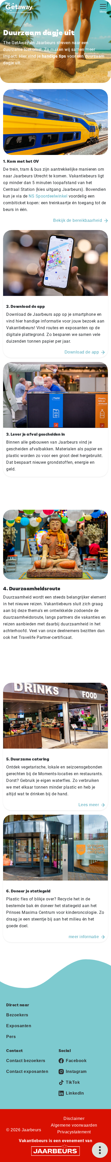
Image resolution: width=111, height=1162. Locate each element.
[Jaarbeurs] (55, 1150)
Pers (11, 1036)
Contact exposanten (27, 1071)
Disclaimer (74, 1118)
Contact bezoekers (25, 1060)
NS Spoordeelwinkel (48, 196)
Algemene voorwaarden (74, 1125)
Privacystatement (74, 1132)
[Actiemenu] (100, 1150)
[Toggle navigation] (103, 8)
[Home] (20, 8)
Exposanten (18, 1026)
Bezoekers (17, 1015)
